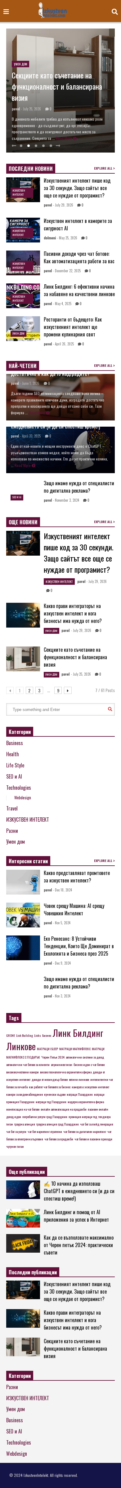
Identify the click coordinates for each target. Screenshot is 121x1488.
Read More (64, 138)
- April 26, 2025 (63, 343)
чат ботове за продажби (58, 1138)
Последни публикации (33, 1272)
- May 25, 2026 (67, 237)
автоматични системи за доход (85, 1057)
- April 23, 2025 (30, 435)
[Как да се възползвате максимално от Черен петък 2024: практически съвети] (23, 1243)
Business (14, 743)
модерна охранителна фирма (86, 1101)
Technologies (18, 787)
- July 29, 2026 (63, 204)
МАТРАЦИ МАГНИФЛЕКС (75, 1048)
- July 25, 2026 (31, 108)
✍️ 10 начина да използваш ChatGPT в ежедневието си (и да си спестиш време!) (79, 1191)
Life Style (15, 765)
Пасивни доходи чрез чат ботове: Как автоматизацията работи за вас (79, 257)
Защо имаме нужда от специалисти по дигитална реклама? (79, 486)
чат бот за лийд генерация (96, 1124)
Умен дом (20, 64)
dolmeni (50, 237)
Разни (12, 830)
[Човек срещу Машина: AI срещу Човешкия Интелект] (23, 915)
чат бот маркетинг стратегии (45, 1131)
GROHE (10, 1035)
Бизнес (46, 1035)
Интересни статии (28, 861)
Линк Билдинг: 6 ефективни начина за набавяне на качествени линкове (79, 290)
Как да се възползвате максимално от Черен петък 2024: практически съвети (79, 1245)
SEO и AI (16, 497)
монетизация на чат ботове (22, 1109)
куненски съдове (54, 1094)
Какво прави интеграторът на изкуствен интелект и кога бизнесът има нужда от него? (73, 613)
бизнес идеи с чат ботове (89, 1064)
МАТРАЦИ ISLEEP (47, 1048)
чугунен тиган (15, 1146)
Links (37, 1035)
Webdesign (22, 798)
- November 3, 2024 (66, 500)
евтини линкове (79, 1079)
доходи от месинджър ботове (50, 1079)
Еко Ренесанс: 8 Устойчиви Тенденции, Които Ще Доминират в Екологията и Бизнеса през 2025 (79, 946)
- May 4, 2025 (62, 303)
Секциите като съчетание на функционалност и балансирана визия (57, 86)
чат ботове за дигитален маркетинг (84, 1131)
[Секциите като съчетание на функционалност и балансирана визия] (23, 658)
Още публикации (27, 1171)
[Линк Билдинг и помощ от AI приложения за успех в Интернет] (23, 1218)
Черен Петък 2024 (53, 1057)
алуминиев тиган (61, 1064)
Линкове (21, 1046)
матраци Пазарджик (80, 1094)
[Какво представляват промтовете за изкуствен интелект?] (23, 882)
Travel (12, 808)
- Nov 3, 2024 (61, 995)
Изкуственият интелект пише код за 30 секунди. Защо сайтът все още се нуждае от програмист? (77, 188)
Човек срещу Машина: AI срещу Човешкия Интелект (74, 909)
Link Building (24, 1035)
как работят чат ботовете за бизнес (49, 1086)
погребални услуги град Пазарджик (44, 1116)
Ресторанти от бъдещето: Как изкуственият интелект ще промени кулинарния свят (73, 327)
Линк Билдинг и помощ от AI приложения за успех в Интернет (76, 1215)
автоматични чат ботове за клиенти (28, 1064)
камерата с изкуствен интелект (90, 1086)
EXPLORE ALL (103, 168)
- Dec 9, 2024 (62, 963)
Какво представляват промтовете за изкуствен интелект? (77, 876)
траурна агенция (24, 1124)
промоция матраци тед (83, 1116)
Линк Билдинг (77, 1032)
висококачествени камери (22, 1071)
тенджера (104, 1116)
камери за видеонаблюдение (24, 1094)
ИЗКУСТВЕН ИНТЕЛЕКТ (18, 192)
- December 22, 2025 (67, 270)
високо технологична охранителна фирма (66, 1071)
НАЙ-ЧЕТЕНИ (23, 366)
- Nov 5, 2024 (61, 922)
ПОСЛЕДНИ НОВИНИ (31, 168)
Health (12, 754)
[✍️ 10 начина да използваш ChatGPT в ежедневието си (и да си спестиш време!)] (23, 1189)
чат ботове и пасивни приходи (93, 1138)
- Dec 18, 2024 (62, 889)
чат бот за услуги (16, 1131)
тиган (9, 1124)
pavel (16, 108)
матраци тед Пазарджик (51, 1101)
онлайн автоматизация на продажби (64, 1109)
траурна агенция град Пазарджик (57, 1124)
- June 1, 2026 (29, 383)
